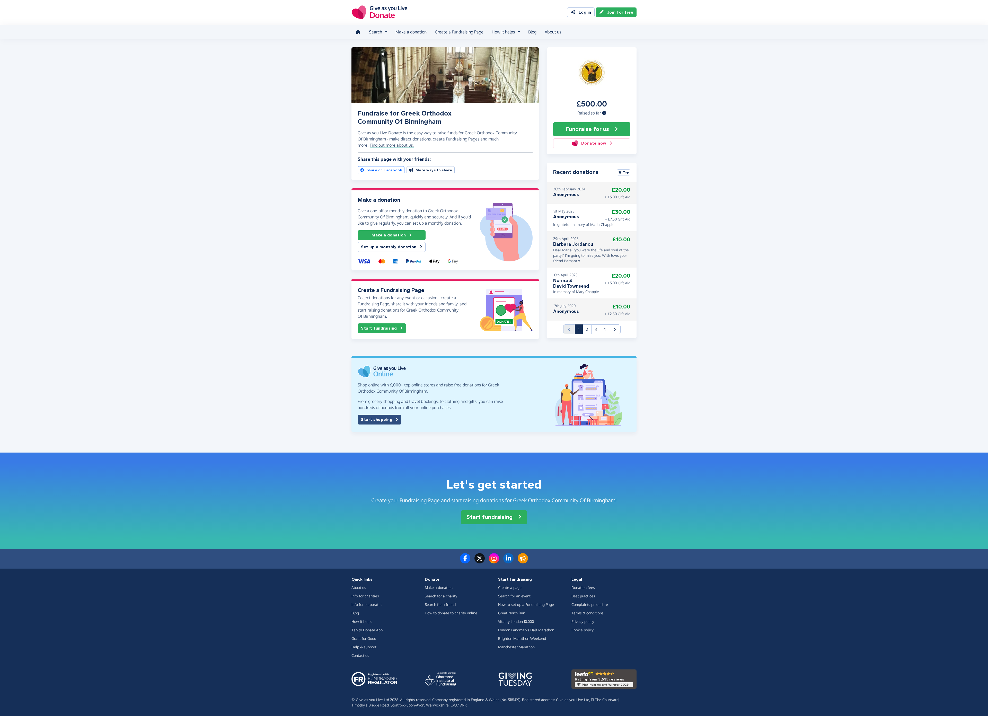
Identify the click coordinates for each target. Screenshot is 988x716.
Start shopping (376, 419)
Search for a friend (440, 604)
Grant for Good (363, 638)
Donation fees (583, 587)
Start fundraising (379, 328)
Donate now (593, 143)
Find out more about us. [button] (392, 145)
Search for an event (514, 596)
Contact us (360, 655)
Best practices (583, 596)
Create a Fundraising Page (459, 31)
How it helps (361, 621)
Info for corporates (366, 604)
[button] (604, 113)
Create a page (510, 587)
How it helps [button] (503, 31)
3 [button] (596, 329)
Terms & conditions (587, 613)
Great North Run (511, 613)
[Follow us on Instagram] (494, 561)
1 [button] (580, 329)
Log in (585, 12)
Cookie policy (582, 630)
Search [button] (375, 31)
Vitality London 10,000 (516, 621)
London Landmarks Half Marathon (526, 630)
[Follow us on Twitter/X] (479, 561)
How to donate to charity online (451, 613)
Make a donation (411, 31)
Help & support (363, 647)
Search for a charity (441, 596)
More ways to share (434, 170)
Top (626, 172)
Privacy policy (582, 621)
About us (553, 31)
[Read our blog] (523, 561)
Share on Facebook (384, 170)
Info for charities (365, 596)
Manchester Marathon (516, 647)
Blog (532, 31)
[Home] (358, 32)
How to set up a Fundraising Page (526, 604)
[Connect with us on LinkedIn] (508, 561)
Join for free (620, 12)
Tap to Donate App (367, 630)
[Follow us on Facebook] (465, 561)
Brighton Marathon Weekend (522, 638)
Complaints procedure (589, 604)
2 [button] (587, 329)
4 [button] (604, 329)
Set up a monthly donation (389, 246)
